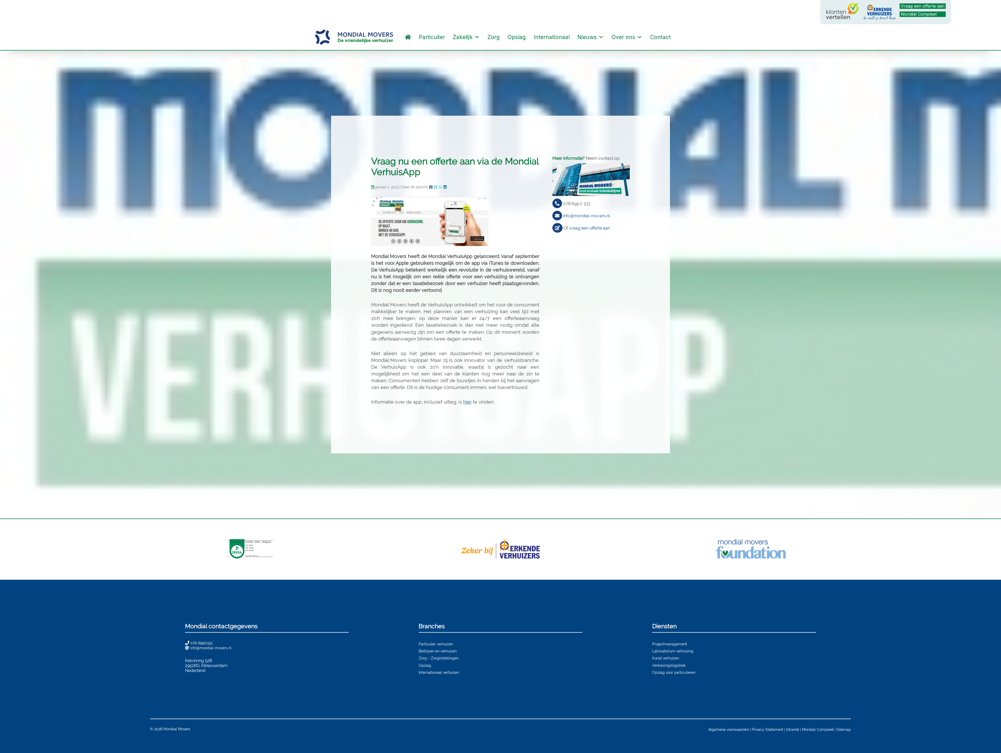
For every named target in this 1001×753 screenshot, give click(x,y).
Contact (660, 37)
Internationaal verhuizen (439, 672)
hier (467, 402)
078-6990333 (201, 643)
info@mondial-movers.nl (586, 215)
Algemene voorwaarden (728, 729)
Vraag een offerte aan (922, 6)
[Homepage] (408, 37)
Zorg (493, 37)
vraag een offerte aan (589, 228)
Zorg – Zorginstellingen (439, 658)
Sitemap (844, 729)
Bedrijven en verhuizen (438, 651)
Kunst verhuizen (665, 658)
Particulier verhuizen (436, 644)
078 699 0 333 (576, 203)
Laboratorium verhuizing (672, 651)
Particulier (432, 37)
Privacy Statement (767, 729)
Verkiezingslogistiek (669, 665)
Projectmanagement (669, 644)
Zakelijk (463, 37)
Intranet (792, 729)
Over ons (623, 37)
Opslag (517, 37)
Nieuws (587, 37)
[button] (680, 37)
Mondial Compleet (919, 14)
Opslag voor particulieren (673, 672)
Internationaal (552, 37)
